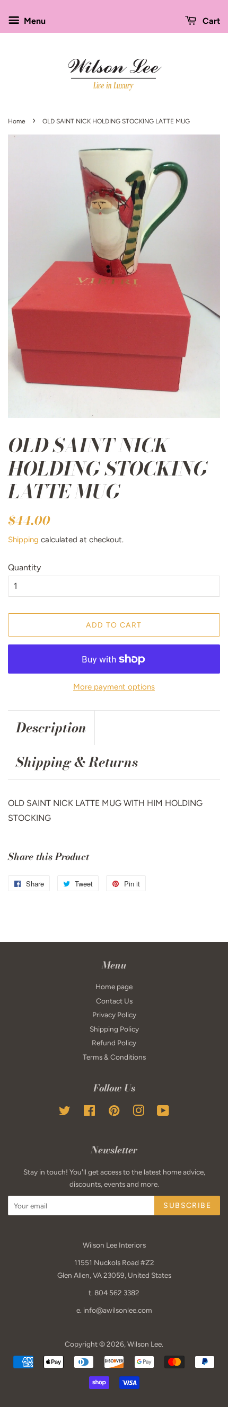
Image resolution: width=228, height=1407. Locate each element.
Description (51, 728)
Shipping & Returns (77, 762)
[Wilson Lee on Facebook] (89, 1112)
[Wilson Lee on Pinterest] (114, 1112)
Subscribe (187, 1205)
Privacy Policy (114, 1014)
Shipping (23, 539)
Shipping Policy (114, 1029)
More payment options (114, 687)
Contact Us (114, 1001)
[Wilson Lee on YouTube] (163, 1112)
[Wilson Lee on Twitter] (65, 1112)
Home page (114, 986)
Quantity (24, 567)
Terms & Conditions (114, 1057)
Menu (34, 21)
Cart (210, 21)
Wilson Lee (144, 1344)
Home (16, 121)
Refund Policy (114, 1042)
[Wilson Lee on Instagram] (138, 1112)
